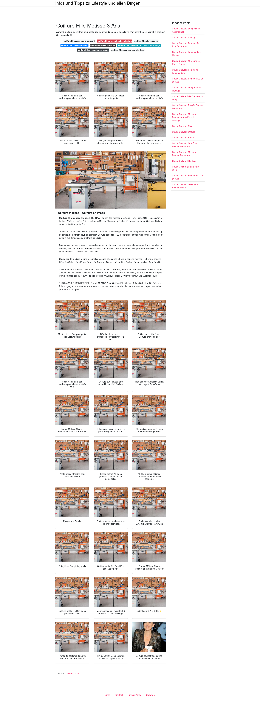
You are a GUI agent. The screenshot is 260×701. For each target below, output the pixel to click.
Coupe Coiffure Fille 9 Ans (184, 160)
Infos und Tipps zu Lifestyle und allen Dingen (98, 3)
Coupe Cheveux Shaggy (183, 37)
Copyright (150, 694)
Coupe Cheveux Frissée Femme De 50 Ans (187, 107)
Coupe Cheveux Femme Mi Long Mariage (185, 71)
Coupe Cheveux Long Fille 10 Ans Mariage (186, 30)
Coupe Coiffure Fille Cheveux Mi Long (187, 98)
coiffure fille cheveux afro (146, 41)
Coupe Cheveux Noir (182, 126)
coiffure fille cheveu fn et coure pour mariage (139, 45)
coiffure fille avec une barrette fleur (127, 50)
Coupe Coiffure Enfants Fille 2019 (185, 168)
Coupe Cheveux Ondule (183, 131)
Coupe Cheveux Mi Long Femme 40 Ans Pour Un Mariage (184, 117)
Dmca (107, 694)
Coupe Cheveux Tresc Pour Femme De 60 (185, 186)
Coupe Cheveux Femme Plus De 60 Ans (187, 80)
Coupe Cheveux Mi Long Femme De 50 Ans (184, 154)
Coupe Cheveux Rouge (183, 137)
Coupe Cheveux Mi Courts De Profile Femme (186, 62)
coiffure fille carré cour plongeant (79, 41)
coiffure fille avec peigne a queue (93, 50)
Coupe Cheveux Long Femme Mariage (186, 89)
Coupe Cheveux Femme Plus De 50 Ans (187, 177)
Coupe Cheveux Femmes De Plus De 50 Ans (186, 45)
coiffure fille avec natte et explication (115, 41)
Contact (119, 694)
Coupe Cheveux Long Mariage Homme (186, 53)
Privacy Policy (134, 694)
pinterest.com (72, 673)
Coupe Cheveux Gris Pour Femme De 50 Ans (184, 145)
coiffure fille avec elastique (102, 45)
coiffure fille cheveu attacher (74, 45)
